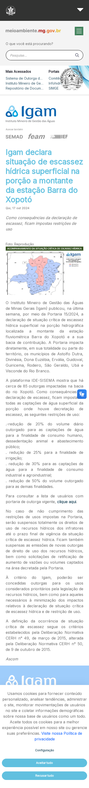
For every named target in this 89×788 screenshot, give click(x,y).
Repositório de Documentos (25, 88)
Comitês (55, 78)
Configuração (44, 750)
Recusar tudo (44, 775)
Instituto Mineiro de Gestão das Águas (25, 83)
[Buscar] (77, 55)
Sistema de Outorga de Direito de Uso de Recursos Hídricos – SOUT (25, 78)
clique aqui (66, 501)
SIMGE (54, 88)
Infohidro (56, 83)
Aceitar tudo (44, 763)
